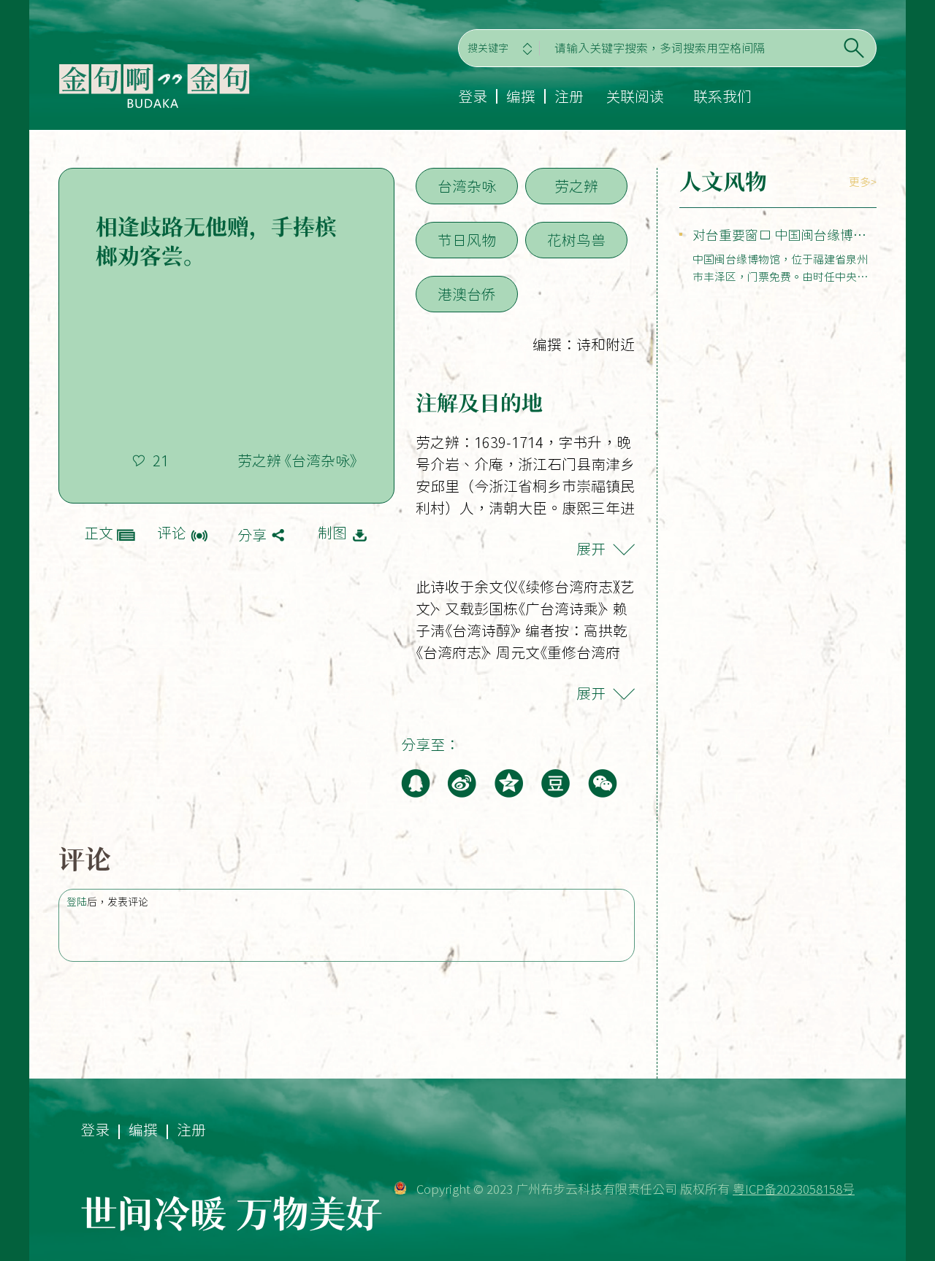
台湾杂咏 (467, 186)
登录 (472, 96)
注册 (569, 96)
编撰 (520, 96)
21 (161, 460)
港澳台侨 (467, 294)
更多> (863, 182)
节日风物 (467, 240)
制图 (332, 532)
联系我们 (722, 96)
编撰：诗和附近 (584, 344)
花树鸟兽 (576, 240)
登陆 (76, 902)
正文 (98, 532)
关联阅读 (635, 96)
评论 (171, 532)
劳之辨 (576, 186)
